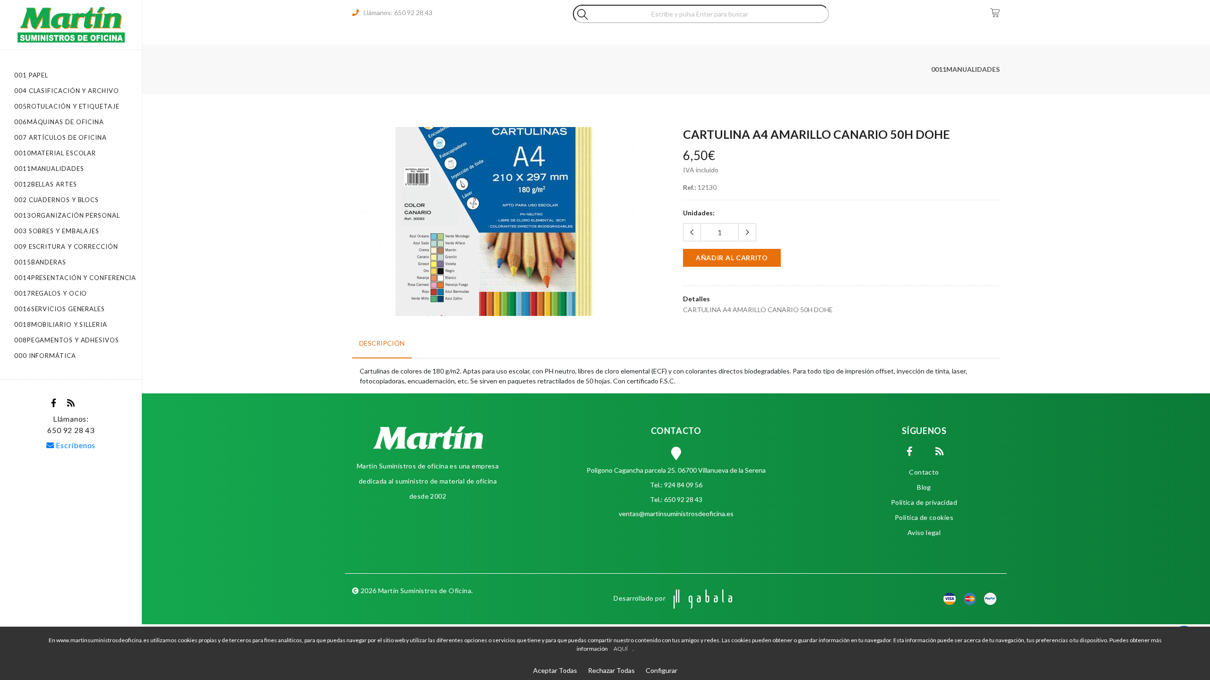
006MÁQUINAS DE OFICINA (59, 122)
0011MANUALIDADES (49, 168)
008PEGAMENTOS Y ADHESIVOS (66, 340)
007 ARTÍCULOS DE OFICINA (60, 137)
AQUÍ (621, 648)
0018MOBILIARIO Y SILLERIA (60, 324)
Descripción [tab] (382, 343)
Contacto (924, 472)
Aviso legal (924, 532)
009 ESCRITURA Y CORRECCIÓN (66, 246)
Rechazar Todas (611, 670)
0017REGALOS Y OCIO (50, 293)
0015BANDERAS (40, 262)
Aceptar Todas (555, 670)
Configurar (661, 670)
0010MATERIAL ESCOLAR (55, 153)
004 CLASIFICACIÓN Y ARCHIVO (66, 90)
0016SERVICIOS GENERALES (59, 309)
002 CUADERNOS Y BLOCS (56, 200)
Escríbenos (75, 445)
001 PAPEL (31, 75)
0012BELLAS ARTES (45, 184)
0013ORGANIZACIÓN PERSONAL (67, 215)
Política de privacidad (924, 502)
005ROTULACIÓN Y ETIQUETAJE (67, 106)
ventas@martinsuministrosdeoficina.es (676, 514)
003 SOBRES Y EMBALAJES (56, 231)
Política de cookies (924, 517)
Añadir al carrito (732, 258)
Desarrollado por (640, 598)
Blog (924, 487)
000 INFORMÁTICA (45, 355)
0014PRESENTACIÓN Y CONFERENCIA (75, 277)
